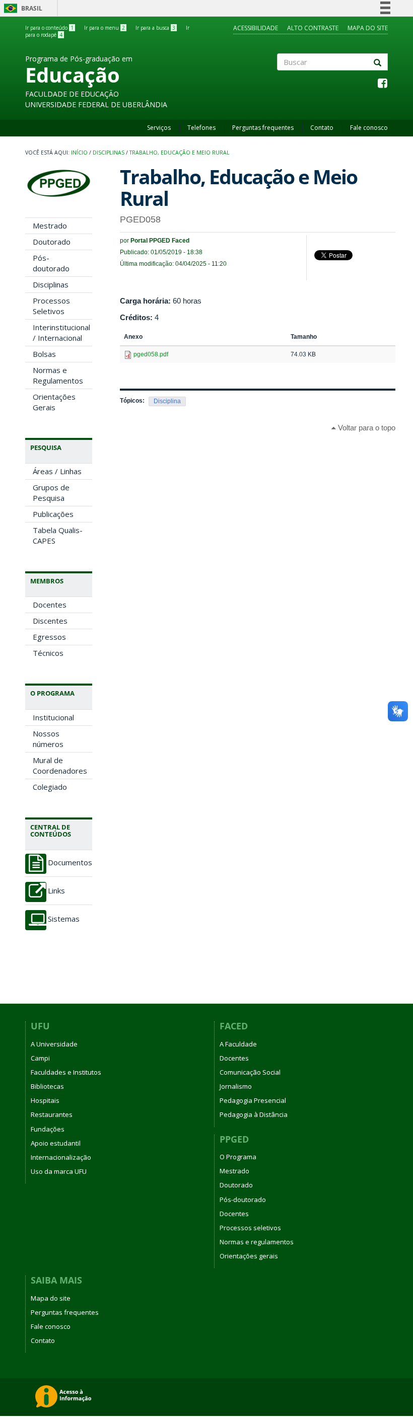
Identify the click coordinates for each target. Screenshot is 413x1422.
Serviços (159, 127)
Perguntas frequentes (263, 127)
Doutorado (52, 242)
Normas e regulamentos (257, 1241)
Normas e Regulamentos (58, 375)
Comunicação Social (250, 1072)
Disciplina (167, 401)
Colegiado (50, 787)
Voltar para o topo (365, 427)
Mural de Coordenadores (60, 765)
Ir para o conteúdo (49, 27)
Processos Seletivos (51, 305)
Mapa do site (368, 28)
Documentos (70, 862)
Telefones (201, 127)
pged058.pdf (150, 354)
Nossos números (48, 738)
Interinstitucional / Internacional (61, 332)
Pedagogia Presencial (253, 1100)
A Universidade (54, 1044)
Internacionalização (61, 1157)
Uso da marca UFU (59, 1171)
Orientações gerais (249, 1255)
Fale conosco (369, 127)
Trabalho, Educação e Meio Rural (179, 152)
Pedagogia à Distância (254, 1114)
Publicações (53, 514)
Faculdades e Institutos (66, 1072)
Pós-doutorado (51, 263)
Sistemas (64, 919)
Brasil (21, 8)
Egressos (49, 637)
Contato (321, 127)
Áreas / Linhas (57, 471)
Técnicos (48, 653)
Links (56, 890)
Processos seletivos (250, 1227)
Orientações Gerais (54, 402)
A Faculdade (238, 1044)
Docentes (49, 605)
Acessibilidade (255, 28)
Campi (40, 1058)
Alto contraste (312, 28)
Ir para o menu (104, 27)
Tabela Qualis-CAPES (58, 535)
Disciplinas (108, 152)
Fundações (47, 1129)
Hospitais (45, 1100)
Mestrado (50, 225)
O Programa (238, 1156)
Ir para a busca (155, 27)
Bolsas (44, 354)
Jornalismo (236, 1086)
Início (79, 152)
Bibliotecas (47, 1086)
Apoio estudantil (56, 1143)
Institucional (53, 717)
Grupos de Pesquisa (51, 492)
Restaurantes (52, 1114)
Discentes (50, 621)
